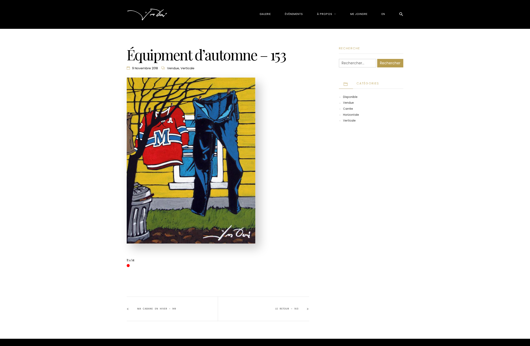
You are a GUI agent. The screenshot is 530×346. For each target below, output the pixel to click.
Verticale (187, 68)
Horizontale (351, 115)
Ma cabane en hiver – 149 (156, 308)
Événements (294, 14)
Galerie (265, 14)
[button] (401, 14)
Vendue (173, 68)
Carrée (348, 109)
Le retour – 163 (286, 308)
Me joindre (358, 14)
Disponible (350, 97)
